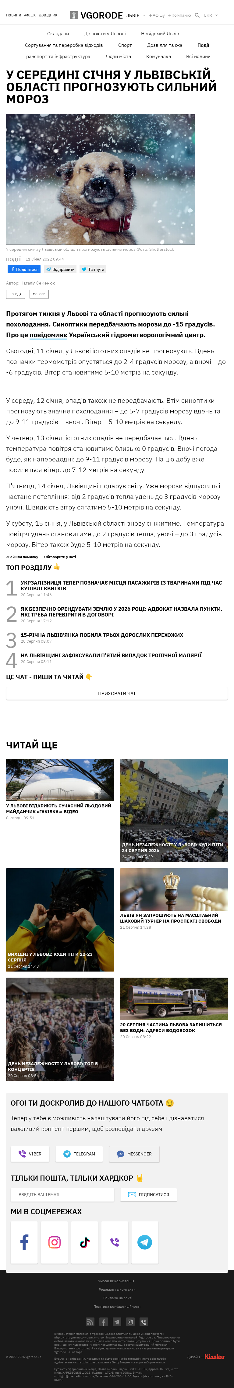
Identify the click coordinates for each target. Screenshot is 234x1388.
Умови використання (116, 1281)
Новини (13, 15)
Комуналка (158, 56)
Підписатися (154, 1194)
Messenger (139, 1154)
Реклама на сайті (117, 1298)
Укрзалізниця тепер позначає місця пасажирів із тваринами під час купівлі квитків (121, 585)
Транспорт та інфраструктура (57, 56)
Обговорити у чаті (60, 557)
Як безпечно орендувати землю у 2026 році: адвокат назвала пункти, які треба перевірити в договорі (121, 612)
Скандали (58, 33)
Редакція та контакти (117, 1289)
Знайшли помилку (22, 557)
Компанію (181, 15)
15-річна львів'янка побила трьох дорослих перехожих (102, 635)
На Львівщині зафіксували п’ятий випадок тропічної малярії (111, 655)
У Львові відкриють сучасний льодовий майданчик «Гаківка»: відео (58, 808)
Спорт (125, 45)
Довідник (48, 15)
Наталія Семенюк (37, 283)
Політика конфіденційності (117, 1306)
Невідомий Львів (160, 33)
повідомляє (48, 334)
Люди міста (118, 56)
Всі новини (198, 56)
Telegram (84, 1154)
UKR (208, 15)
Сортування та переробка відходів (64, 45)
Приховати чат (117, 693)
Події (203, 45)
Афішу (159, 15)
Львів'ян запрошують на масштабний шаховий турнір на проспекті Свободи (170, 918)
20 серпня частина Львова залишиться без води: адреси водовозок (171, 1027)
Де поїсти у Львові (105, 33)
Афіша (30, 15)
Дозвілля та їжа (164, 45)
